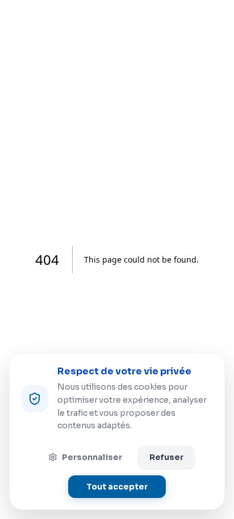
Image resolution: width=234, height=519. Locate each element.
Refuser (166, 457)
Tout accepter (117, 487)
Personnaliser (92, 457)
